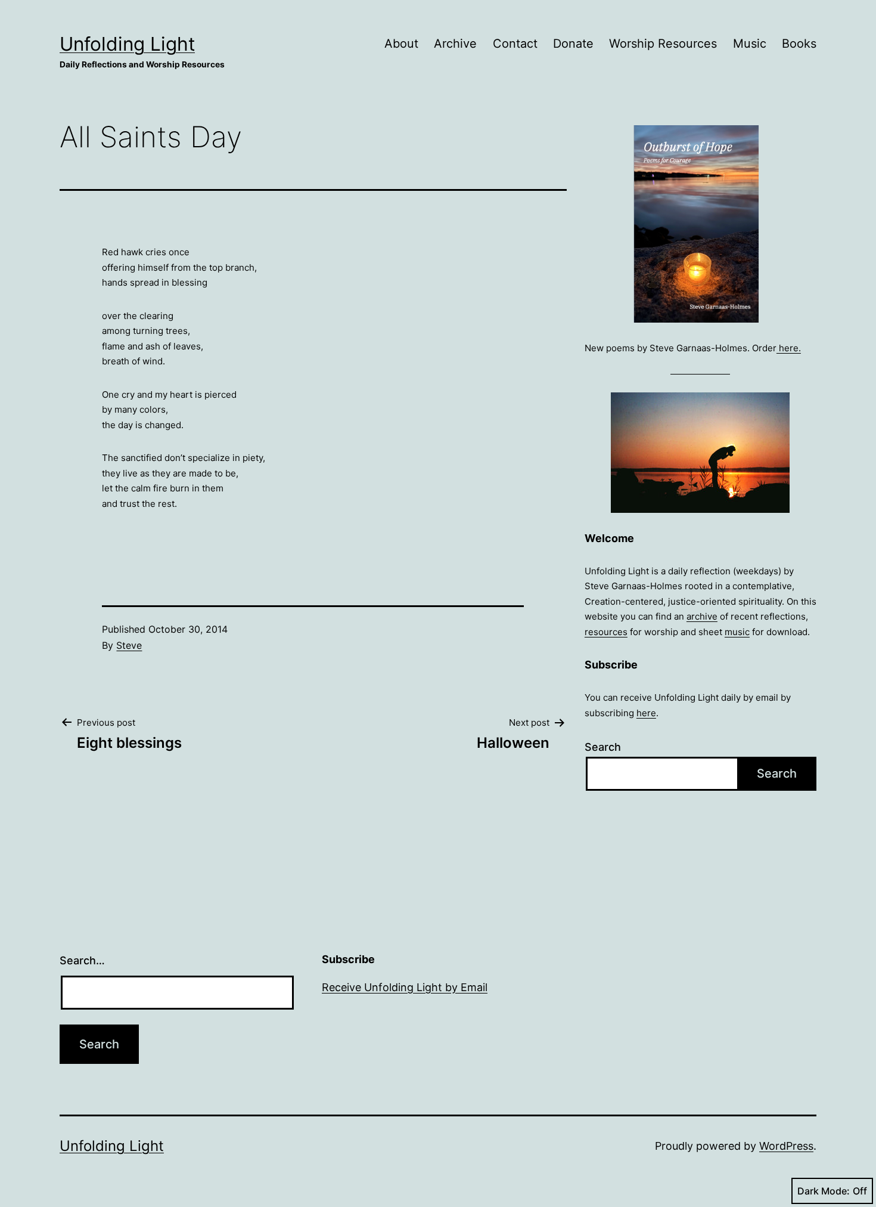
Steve (129, 645)
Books (799, 43)
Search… (82, 960)
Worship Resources (663, 43)
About (401, 43)
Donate (573, 43)
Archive (455, 43)
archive (701, 616)
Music (749, 43)
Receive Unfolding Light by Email (404, 987)
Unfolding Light (127, 43)
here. (788, 348)
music (737, 631)
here (646, 713)
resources (606, 631)
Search (603, 747)
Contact (515, 43)
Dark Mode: (823, 1191)
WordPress (786, 1146)
